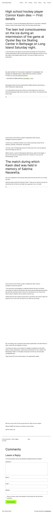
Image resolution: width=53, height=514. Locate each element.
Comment (8, 461)
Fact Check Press (6, 2)
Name (7, 477)
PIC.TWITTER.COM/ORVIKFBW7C (19, 75)
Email (7, 483)
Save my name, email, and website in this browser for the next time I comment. (25, 497)
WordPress (48, 511)
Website (7, 490)
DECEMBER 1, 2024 (28, 78)
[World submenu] (41, 2)
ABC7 (10, 93)
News (17, 439)
